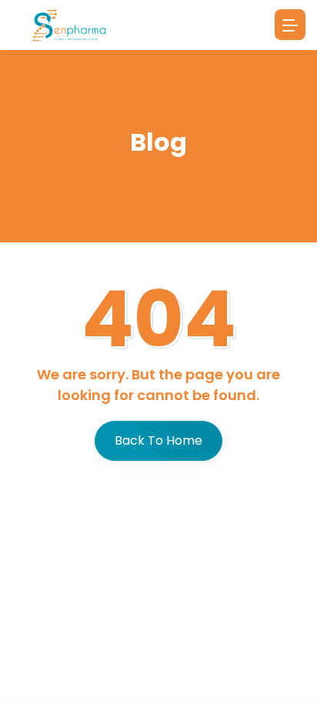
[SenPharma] (69, 25)
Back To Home (158, 440)
